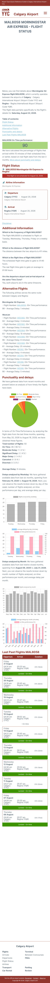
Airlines (5, 964)
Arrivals (5, 955)
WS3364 (21, 330)
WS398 (20, 368)
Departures (7, 958)
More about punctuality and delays (25, 160)
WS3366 (21, 337)
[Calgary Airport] (5, 12)
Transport (6, 967)
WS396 (20, 362)
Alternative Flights (10, 128)
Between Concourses (34, 955)
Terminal (29, 952)
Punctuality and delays (12, 131)
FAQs (27, 958)
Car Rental (7, 970)
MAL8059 (21, 305)
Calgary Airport (26, 14)
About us (42, 978)
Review (28, 970)
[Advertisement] (25, 62)
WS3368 (21, 343)
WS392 (20, 349)
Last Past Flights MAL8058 (14, 135)
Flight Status (7, 122)
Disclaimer (28, 978)
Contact (35, 978)
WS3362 (21, 324)
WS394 (20, 356)
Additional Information (12, 125)
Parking (28, 967)
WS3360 (21, 318)
